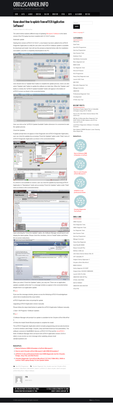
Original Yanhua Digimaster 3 (81, 259)
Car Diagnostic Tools (79, 67)
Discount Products (78, 70)
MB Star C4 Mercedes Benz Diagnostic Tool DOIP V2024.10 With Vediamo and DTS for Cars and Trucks (85, 120)
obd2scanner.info (30, 5)
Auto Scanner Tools (78, 53)
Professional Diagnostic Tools (81, 94)
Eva (31, 29)
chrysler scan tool (51, 366)
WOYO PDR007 (77, 282)
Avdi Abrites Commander (80, 59)
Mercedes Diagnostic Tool (80, 85)
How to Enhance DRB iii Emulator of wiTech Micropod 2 (33, 348)
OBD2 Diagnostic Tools (79, 227)
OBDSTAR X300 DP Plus (80, 277)
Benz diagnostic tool (78, 62)
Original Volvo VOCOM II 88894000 (83, 271)
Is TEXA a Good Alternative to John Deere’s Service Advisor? (57, 390)
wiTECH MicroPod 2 (18, 370)
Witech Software (29, 370)
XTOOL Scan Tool (78, 99)
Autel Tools (76, 44)
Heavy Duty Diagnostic (79, 242)
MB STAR (87, 14)
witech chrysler (51, 368)
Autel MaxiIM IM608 (78, 245)
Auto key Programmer (79, 50)
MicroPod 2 (23, 368)
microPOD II (60, 331)
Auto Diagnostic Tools (79, 224)
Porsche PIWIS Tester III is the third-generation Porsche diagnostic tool (27, 390)
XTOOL (63, 14)
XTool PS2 (76, 288)
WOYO (70, 14)
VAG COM (46, 14)
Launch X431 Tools (78, 79)
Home (16, 14)
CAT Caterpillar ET (78, 256)
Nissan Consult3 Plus (79, 248)
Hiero (90, 400)
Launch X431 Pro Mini (79, 274)
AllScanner (78, 14)
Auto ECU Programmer (21, 366)
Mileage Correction (78, 88)
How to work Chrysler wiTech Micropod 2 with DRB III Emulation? (37, 351)
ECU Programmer (78, 73)
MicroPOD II (30, 368)
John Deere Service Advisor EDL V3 (83, 253)
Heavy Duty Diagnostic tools (81, 76)
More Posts (28, 380)
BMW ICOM (55, 14)
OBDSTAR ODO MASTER (80, 285)
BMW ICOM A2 (77, 265)
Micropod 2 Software (52, 33)
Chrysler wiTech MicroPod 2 (81, 262)
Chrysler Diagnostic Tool (39, 366)
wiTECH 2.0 (43, 368)
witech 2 (37, 368)
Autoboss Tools (77, 56)
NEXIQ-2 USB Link (78, 250)
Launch (30, 14)
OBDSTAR (76, 91)
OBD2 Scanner (77, 221)
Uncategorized (77, 96)
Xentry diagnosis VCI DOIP (80, 268)
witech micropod (61, 368)
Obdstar (38, 14)
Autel (23, 14)
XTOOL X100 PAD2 (78, 280)
